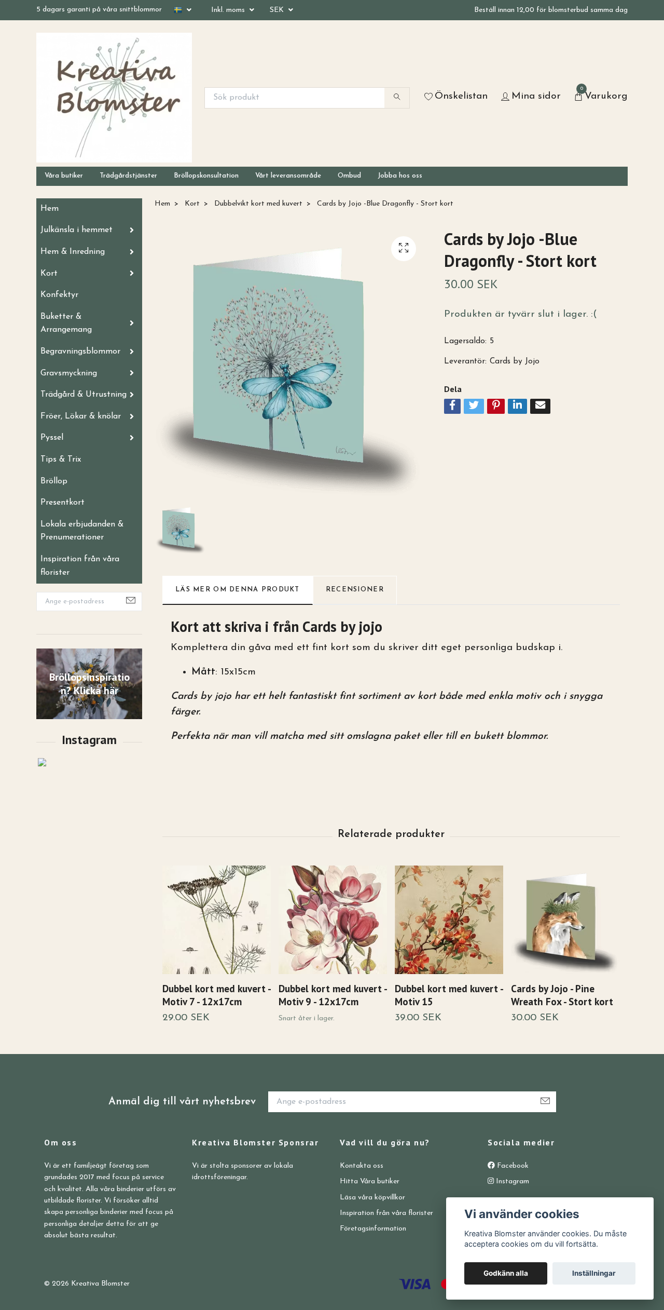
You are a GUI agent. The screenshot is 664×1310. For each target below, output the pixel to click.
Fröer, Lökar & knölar (80, 416)
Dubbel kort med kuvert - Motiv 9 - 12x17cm (332, 995)
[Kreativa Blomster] (114, 98)
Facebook (512, 1166)
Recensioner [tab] (355, 589)
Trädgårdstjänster (128, 175)
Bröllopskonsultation (206, 175)
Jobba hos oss (400, 175)
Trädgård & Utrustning (83, 394)
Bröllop (53, 481)
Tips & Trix (60, 459)
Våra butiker (64, 175)
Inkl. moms (229, 10)
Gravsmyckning (68, 373)
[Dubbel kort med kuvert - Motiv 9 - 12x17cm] (333, 920)
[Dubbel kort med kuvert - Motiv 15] (449, 920)
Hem (49, 209)
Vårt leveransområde (288, 175)
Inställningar (594, 1273)
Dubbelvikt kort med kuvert (258, 204)
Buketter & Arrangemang (66, 323)
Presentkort (62, 502)
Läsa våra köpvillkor (372, 1197)
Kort (49, 273)
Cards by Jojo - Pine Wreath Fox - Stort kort (562, 995)
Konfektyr (59, 295)
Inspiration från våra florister (79, 566)
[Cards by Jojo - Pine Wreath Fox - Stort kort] (565, 920)
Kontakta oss (361, 1166)
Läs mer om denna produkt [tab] (237, 589)
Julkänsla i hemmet (76, 230)
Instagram (511, 1181)
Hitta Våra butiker (369, 1181)
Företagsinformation (373, 1229)
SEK (278, 10)
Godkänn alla (505, 1273)
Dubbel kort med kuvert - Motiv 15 (449, 995)
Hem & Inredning (72, 252)
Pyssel (51, 438)
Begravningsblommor (80, 351)
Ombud (349, 175)
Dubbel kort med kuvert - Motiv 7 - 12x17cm (216, 995)
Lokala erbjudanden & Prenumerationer (81, 531)
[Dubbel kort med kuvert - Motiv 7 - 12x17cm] (216, 920)
